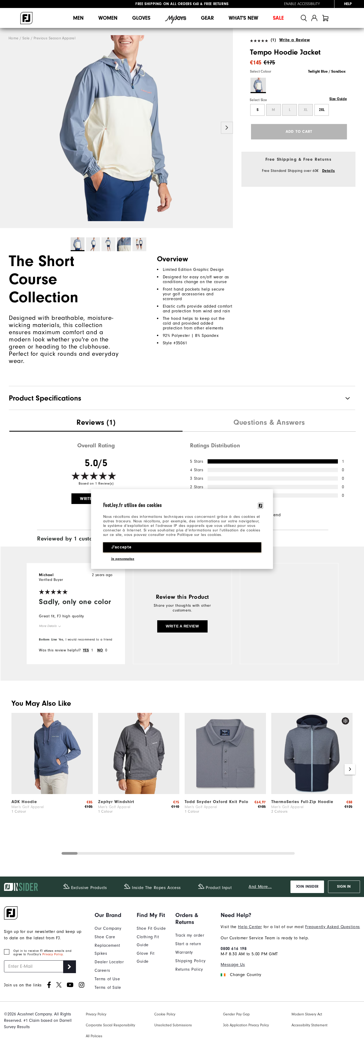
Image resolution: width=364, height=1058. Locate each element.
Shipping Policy (190, 960)
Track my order (189, 935)
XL (306, 110)
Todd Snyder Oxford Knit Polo (216, 801)
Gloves (141, 18)
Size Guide (338, 99)
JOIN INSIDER (307, 887)
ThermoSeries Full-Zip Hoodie (302, 801)
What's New (243, 18)
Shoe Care (105, 937)
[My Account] (314, 18)
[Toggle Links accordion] (112, 915)
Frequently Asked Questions (332, 926)
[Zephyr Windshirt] (138, 792)
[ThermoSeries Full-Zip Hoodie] (312, 792)
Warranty (184, 952)
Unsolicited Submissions (173, 1025)
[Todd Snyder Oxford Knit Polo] (225, 792)
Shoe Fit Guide (151, 928)
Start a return (188, 943)
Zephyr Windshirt (116, 801)
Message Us (233, 964)
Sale (278, 18)
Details (328, 171)
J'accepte (121, 547)
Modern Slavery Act (307, 1014)
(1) (273, 40)
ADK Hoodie (24, 801)
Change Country (245, 974)
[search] (303, 18)
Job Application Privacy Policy (246, 1025)
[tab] (325, 18)
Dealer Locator (109, 962)
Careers (102, 970)
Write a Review (294, 40)
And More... (260, 886)
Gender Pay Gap (236, 1014)
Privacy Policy (52, 954)
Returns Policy (189, 969)
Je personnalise (123, 559)
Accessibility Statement (309, 1025)
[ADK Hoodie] (52, 792)
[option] (116, 128)
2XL (322, 110)
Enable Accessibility (302, 4)
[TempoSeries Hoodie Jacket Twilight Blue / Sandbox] (116, 128)
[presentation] (96, 423)
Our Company (108, 928)
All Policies (94, 1036)
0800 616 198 (233, 948)
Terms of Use (107, 979)
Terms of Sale (108, 987)
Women (108, 18)
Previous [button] (6, 128)
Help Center (250, 926)
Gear (207, 18)
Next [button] (227, 128)
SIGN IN (344, 887)
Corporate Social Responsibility (110, 1025)
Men (78, 18)
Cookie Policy (164, 1014)
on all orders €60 (167, 4)
